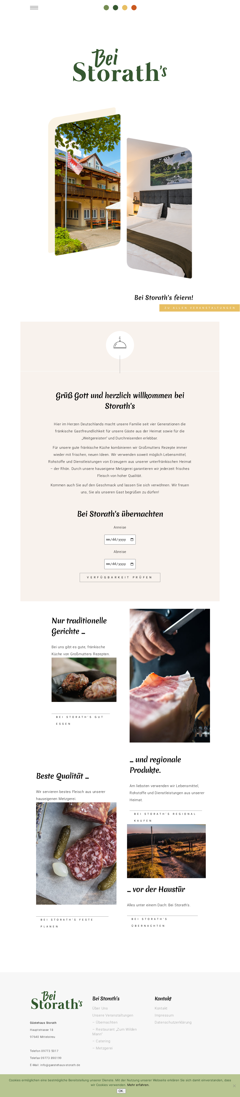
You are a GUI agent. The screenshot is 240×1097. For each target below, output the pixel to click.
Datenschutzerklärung (173, 1022)
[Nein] (234, 1085)
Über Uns (100, 1008)
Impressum (164, 1015)
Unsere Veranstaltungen (112, 1015)
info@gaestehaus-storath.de (60, 1065)
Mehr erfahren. (138, 1085)
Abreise (120, 552)
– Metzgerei (102, 1048)
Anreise (120, 527)
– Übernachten (105, 1022)
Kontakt (161, 1008)
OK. (121, 1091)
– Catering (101, 1041)
